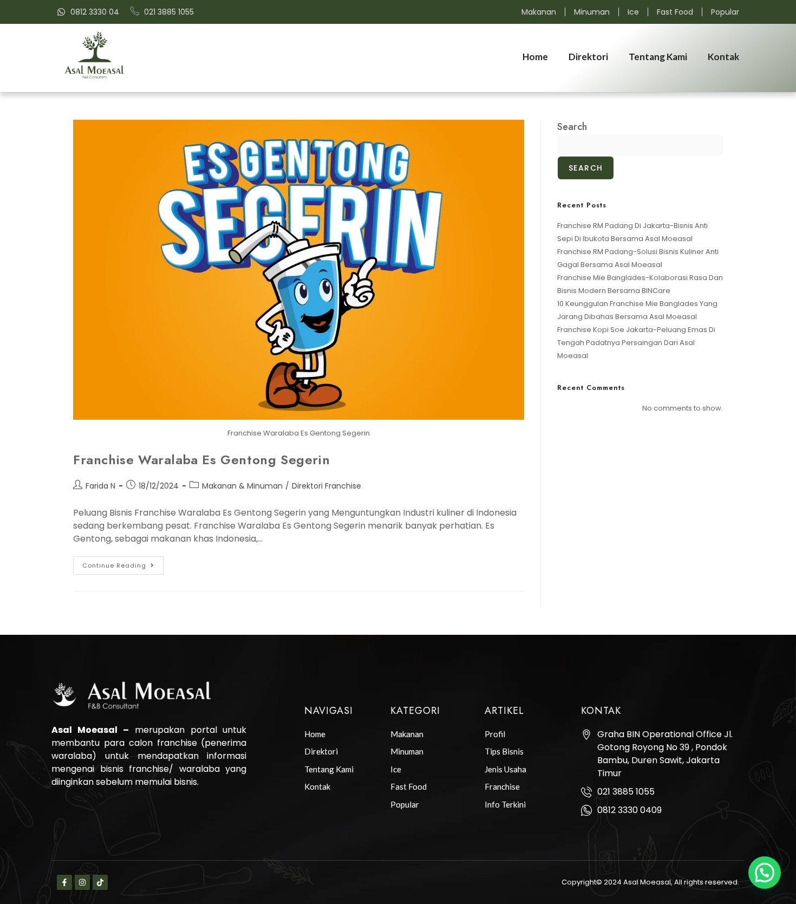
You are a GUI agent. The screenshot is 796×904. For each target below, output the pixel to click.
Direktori (588, 56)
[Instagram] (82, 882)
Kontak (723, 56)
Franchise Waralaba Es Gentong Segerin (201, 459)
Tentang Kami (658, 56)
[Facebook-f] (64, 882)
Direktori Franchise (326, 485)
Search (572, 127)
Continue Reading (123, 563)
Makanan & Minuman (242, 485)
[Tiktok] (100, 882)
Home (535, 56)
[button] (764, 872)
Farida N (100, 485)
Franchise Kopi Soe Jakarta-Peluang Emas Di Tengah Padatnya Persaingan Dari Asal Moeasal (636, 342)
